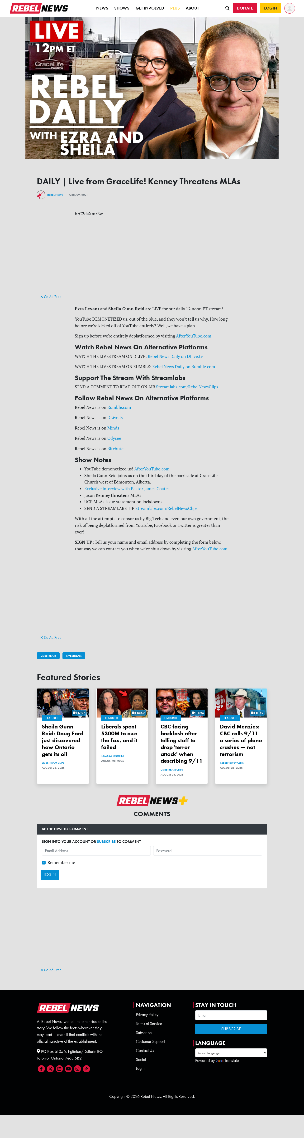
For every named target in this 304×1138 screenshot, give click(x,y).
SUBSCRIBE (106, 841)
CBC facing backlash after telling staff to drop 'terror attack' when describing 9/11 (182, 743)
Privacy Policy (147, 1014)
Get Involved (150, 8)
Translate (231, 1060)
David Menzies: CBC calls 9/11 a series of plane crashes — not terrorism (241, 740)
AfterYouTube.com (193, 336)
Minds (113, 428)
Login (140, 1068)
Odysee (114, 438)
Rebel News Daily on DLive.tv (175, 356)
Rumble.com (119, 407)
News (102, 8)
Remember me (61, 862)
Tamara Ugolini (112, 756)
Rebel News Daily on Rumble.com (183, 366)
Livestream (48, 656)
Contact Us (145, 1050)
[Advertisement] (152, 260)
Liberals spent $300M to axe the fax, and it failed (119, 737)
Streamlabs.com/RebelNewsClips (187, 387)
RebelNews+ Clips (232, 763)
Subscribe (144, 1032)
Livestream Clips (53, 763)
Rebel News (55, 195)
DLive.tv (115, 417)
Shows (121, 8)
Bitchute (115, 448)
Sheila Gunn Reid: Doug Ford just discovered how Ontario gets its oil (62, 740)
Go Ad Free (52, 296)
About (192, 8)
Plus (175, 8)
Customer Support (150, 1041)
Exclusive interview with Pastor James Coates (127, 488)
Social (141, 1059)
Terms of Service (149, 1023)
